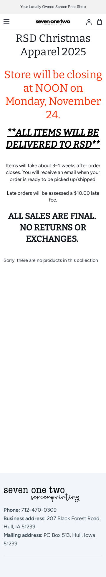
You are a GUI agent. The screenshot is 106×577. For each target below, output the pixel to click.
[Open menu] (5, 21)
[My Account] (86, 22)
